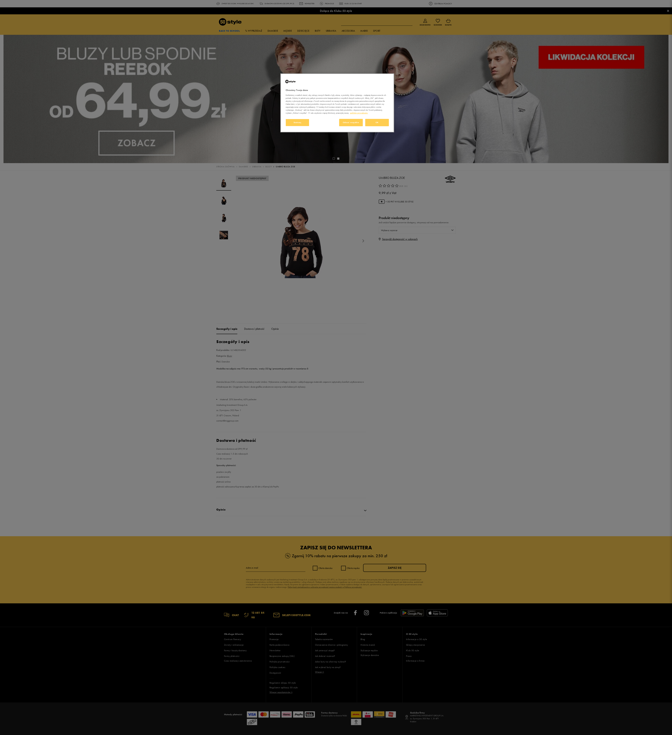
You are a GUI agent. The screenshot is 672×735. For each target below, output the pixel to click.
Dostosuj (297, 122)
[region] (337, 102)
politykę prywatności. (359, 113)
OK (377, 122)
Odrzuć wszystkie (351, 122)
